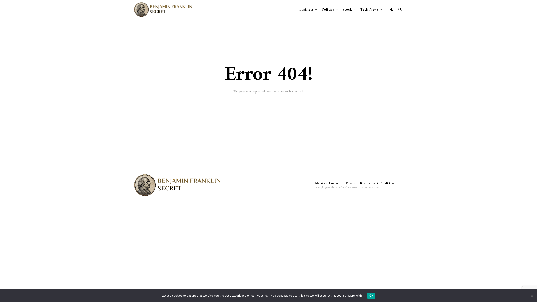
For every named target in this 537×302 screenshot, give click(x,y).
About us (321, 183)
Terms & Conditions (380, 183)
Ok (371, 295)
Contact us (336, 183)
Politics (328, 9)
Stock (347, 9)
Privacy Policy (355, 183)
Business (306, 9)
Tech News (369, 9)
